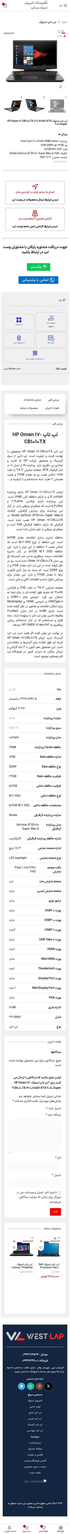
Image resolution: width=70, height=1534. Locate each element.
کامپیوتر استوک (35, 1401)
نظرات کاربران (52, 408)
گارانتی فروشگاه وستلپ (35, 1461)
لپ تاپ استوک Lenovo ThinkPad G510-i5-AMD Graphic (22, 1269)
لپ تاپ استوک (47, 22)
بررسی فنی (53, 400)
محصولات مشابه (29, 408)
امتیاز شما (53, 1108)
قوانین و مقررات (35, 1455)
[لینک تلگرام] (21, 1386)
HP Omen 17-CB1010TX (40, 492)
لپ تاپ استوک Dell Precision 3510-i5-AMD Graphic (49, 1268)
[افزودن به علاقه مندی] (41, 1248)
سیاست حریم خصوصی (35, 1467)
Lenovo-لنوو (26, 1272)
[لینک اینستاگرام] (39, 1386)
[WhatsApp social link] (30, 1386)
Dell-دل (55, 1272)
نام (58, 1158)
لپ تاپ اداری (35, 1413)
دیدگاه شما (53, 1115)
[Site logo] (35, 5)
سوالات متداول (35, 1449)
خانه (64, 22)
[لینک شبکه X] (48, 1386)
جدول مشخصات (32, 400)
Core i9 (13, 728)
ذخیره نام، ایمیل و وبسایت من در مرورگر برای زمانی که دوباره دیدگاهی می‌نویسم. (39, 1197)
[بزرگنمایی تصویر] (61, 87)
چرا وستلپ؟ (35, 1443)
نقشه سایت (35, 1473)
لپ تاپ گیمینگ (35, 1425)
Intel (12, 718)
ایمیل (56, 1175)
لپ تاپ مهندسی (35, 1431)
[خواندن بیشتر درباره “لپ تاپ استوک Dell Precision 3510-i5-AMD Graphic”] (41, 1241)
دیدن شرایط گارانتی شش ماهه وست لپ (35, 227)
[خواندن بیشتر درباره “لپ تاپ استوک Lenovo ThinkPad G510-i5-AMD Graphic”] (14, 1241)
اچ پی (62, 299)
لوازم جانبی (35, 1407)
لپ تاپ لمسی (35, 1419)
